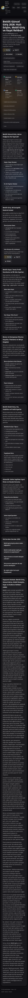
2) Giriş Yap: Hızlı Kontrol (9, 106)
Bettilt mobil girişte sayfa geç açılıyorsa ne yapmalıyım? (12, 551)
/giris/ (4, 928)
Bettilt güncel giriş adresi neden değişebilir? (13, 544)
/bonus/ (18, 934)
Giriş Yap (24, 4)
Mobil (18, 7)
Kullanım (6, 991)
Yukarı (12, 989)
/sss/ (11, 936)
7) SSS (5, 126)
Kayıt (14, 7)
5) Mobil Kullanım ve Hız (9, 118)
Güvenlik (24, 7)
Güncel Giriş (16, 4)
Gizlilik (2, 991)
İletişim (10, 991)
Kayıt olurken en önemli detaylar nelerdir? (14, 558)
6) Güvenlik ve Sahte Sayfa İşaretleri (11, 122)
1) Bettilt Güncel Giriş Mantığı (10, 102)
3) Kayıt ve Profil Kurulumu (10, 110)
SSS (25, 11)
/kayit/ (10, 928)
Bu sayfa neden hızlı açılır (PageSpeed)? (11, 571)
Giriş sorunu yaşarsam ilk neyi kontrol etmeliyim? (13, 564)
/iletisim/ (5, 936)
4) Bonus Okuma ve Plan (9, 114)
